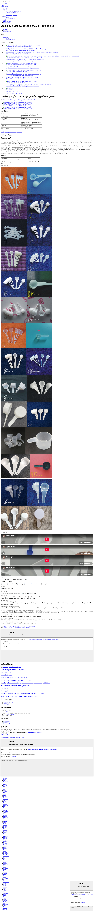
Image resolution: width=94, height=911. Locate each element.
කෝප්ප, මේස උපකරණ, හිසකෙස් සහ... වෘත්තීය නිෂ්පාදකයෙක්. (21, 61)
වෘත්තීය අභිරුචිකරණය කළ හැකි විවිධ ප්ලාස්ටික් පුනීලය (17, 627)
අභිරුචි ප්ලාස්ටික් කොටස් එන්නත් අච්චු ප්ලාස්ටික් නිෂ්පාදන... (20, 50)
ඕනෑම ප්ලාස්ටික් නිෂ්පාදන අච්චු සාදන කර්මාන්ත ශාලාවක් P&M (21, 64)
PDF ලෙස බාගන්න (17, 132)
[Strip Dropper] (4, 688)
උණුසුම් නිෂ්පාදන (31, 732)
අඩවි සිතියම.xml (7, 704)
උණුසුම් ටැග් (6, 703)
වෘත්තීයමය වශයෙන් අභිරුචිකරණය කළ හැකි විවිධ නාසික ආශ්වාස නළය (20, 626)
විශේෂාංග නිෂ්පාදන (8, 702)
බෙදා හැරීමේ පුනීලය (6, 675)
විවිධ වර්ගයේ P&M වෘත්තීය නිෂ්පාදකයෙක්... (16, 82)
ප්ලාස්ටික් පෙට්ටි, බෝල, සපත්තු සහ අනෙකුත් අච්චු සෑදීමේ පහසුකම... (22, 68)
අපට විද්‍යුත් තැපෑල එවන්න (7, 132)
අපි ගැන (5, 13)
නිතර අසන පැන (7, 21)
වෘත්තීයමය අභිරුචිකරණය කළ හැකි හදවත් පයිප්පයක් (16, 680)
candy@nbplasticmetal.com (9, 711)
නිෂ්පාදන (5, 16)
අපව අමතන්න (6, 22)
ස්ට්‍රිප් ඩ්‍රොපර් (9, 89)
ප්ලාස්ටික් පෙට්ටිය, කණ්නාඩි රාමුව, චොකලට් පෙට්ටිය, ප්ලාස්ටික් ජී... (22, 86)
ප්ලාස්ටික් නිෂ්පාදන (10, 18)
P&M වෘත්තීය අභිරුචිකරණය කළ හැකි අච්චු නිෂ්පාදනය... (19, 75)
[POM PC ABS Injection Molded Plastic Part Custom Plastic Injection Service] (22, 693)
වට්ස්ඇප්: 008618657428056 (9, 714)
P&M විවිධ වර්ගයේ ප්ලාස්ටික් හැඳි (14, 93)
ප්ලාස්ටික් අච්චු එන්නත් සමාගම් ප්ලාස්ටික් (12, 669)
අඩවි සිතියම (39, 732)
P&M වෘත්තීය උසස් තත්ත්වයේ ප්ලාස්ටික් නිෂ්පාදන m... (19, 78)
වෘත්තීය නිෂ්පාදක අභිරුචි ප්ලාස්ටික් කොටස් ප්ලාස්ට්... (18, 46)
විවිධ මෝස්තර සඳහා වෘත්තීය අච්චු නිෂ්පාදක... (17, 71)
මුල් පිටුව (5, 8)
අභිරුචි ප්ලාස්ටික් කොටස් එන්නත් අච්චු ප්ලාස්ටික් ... (15, 685)
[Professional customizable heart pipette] (14, 677)
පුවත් (4, 20)
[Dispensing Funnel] (6, 672)
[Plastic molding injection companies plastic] (11, 667)
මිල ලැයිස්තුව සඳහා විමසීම (7, 731)
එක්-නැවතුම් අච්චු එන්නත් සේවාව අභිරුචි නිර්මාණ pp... (19, 53)
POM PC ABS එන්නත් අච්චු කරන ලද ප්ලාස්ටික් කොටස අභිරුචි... (19, 696)
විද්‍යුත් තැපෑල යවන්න (6, 734)
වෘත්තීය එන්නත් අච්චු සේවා (12, 12)
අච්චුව (7, 17)
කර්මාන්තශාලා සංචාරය (11, 15)
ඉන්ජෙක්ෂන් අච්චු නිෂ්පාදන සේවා (14, 11)
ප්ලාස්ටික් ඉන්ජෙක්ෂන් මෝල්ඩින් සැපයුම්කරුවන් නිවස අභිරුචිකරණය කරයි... (24, 57)
